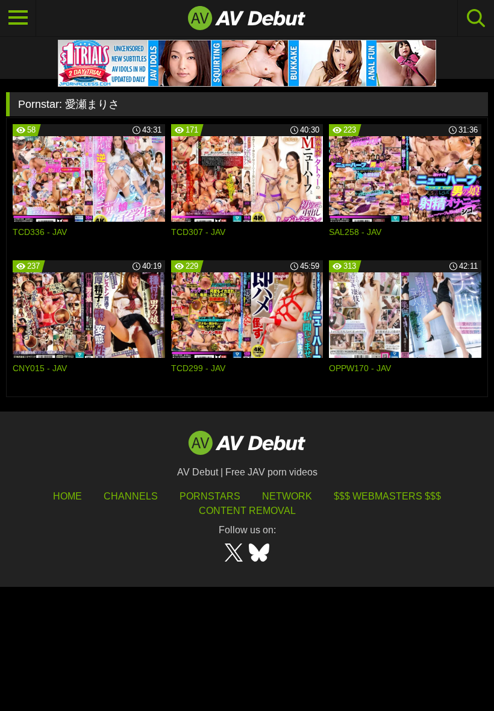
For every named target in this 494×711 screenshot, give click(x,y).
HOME (67, 496)
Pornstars (210, 496)
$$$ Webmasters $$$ (387, 496)
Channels (131, 496)
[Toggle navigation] (18, 18)
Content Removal (247, 511)
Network (287, 496)
